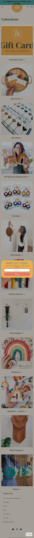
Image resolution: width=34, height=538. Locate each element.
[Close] (31, 262)
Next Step (17, 274)
